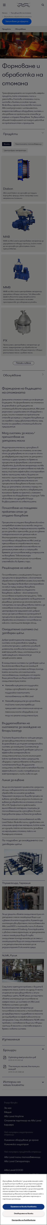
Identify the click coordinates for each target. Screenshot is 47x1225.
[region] (23, 1199)
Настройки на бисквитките (23, 1220)
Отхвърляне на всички (23, 1213)
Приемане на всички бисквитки (24, 1206)
